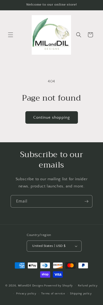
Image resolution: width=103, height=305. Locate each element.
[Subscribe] (86, 201)
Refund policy (88, 285)
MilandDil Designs (31, 285)
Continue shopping (51, 117)
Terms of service (53, 293)
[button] (10, 35)
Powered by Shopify (58, 285)
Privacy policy (26, 293)
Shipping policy (81, 293)
